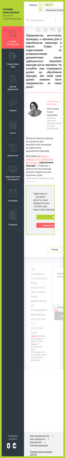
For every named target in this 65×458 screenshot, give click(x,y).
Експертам (36, 442)
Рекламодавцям (39, 445)
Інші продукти (37, 439)
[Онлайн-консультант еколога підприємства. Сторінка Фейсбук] (8, 446)
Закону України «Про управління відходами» (39, 159)
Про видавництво (39, 435)
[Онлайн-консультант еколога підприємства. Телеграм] (14, 446)
